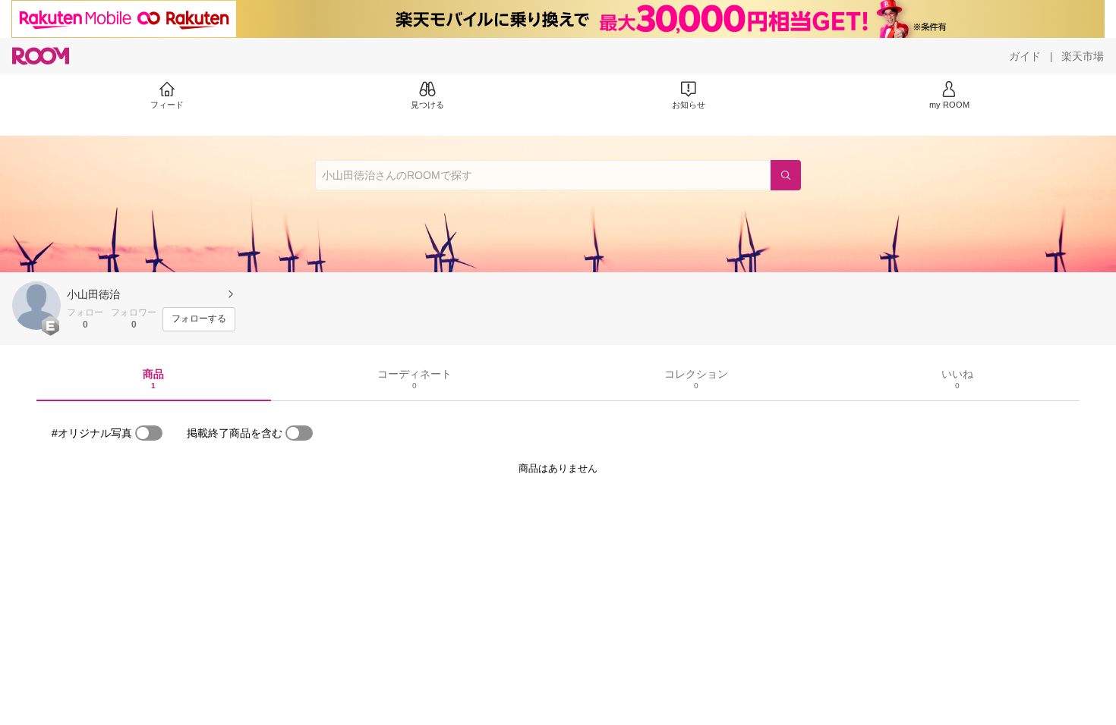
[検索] (786, 175)
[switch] (148, 433)
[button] (36, 305)
